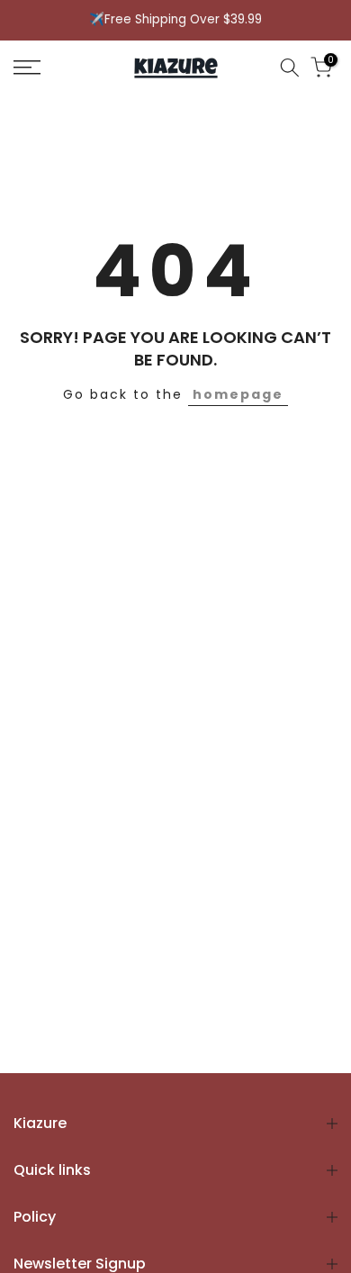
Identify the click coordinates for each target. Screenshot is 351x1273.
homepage (238, 394)
